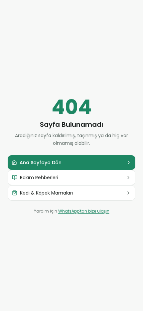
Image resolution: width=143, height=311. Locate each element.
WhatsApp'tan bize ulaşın (83, 211)
